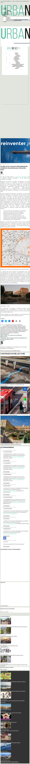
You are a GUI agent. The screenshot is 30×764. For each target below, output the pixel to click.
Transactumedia (7, 508)
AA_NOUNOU (6, 463)
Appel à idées (13, 326)
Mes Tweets (4, 669)
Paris (6, 331)
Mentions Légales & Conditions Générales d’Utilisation (17, 19)
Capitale (3, 328)
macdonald (25, 330)
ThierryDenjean (7, 474)
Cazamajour (6, 518)
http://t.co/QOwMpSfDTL (10, 513)
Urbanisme (5, 12)
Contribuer (8, 18)
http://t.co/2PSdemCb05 (10, 533)
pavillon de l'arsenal (13, 331)
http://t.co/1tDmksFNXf (9, 523)
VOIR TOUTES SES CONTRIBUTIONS (10, 350)
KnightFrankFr (6, 485)
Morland (3, 331)
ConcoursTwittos (7, 451)
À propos (5, 16)
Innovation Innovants (6, 330)
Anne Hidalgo (6, 326)
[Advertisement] (15, 90)
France (7, 10)
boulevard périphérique (20, 327)
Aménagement (6, 14)
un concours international (20, 176)
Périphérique (22, 331)
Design (4, 15)
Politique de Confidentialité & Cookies (13, 20)
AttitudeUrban (7, 528)
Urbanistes (16, 332)
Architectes (3, 327)
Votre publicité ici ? (4, 605)
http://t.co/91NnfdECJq (17, 456)
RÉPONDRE (6, 460)
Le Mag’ (4, 9)
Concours (7, 328)
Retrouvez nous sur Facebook (7, 608)
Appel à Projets (21, 326)
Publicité (8, 17)
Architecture (6, 13)
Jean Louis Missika (16, 330)
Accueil (4, 8)
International (8, 11)
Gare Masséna (22, 328)
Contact (4, 21)
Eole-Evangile (14, 328)
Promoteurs (4, 332)
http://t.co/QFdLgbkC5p (9, 490)
